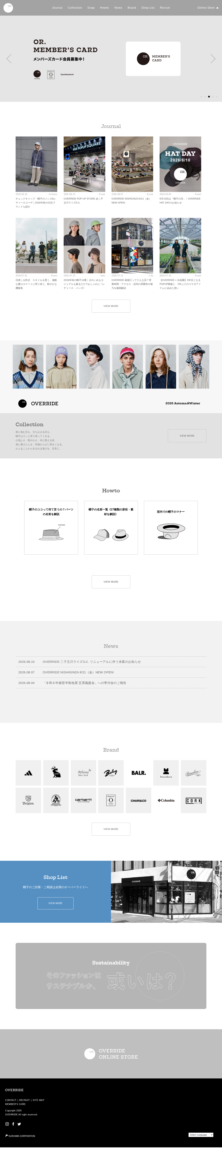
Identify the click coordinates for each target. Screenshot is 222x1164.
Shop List (148, 7)
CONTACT (10, 1100)
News (118, 7)
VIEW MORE (111, 306)
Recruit (165, 7)
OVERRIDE (11, 1114)
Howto (104, 7)
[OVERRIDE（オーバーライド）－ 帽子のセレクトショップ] (8, 8)
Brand (132, 7)
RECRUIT (24, 1100)
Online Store (206, 7)
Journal (57, 7)
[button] (9, 59)
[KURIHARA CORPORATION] (20, 1135)
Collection (75, 7)
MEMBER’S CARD (15, 1104)
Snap (91, 7)
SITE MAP (38, 1100)
